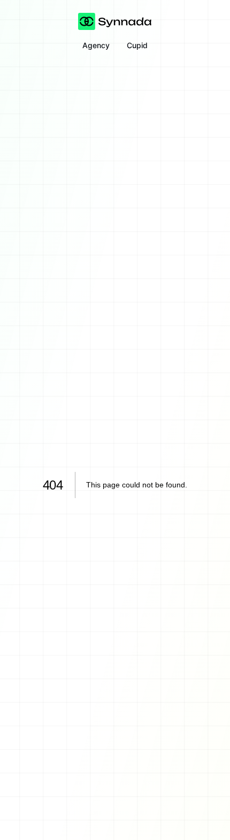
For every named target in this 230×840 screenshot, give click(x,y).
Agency (96, 45)
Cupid (137, 45)
